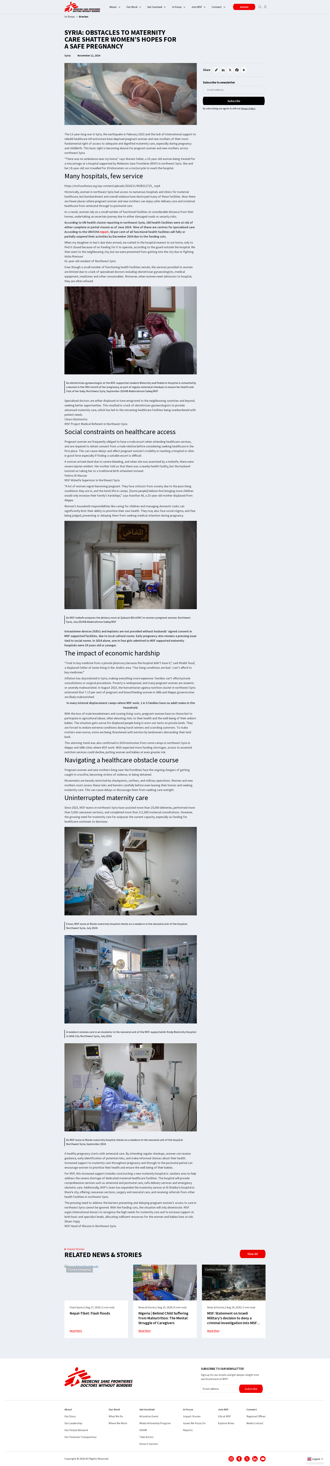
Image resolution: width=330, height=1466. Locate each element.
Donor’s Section (148, 1444)
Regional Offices (256, 1416)
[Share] (243, 70)
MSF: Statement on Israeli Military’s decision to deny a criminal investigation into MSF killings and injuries (232, 1320)
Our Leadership (73, 1423)
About (113, 7)
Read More (76, 1330)
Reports (188, 1430)
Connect (217, 7)
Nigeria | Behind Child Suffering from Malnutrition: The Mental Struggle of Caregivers (163, 1318)
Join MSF (196, 7)
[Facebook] (237, 70)
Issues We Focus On (194, 1423)
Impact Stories (192, 1416)
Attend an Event (148, 1416)
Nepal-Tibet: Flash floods (90, 1313)
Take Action (146, 1437)
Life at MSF (224, 1416)
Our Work (132, 7)
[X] (230, 70)
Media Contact (254, 1423)
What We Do (116, 1416)
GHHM (143, 1430)
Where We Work (118, 1423)
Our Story (70, 1416)
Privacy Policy (248, 108)
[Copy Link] (216, 70)
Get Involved (154, 7)
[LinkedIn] (223, 70)
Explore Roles (226, 1423)
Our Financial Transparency (80, 1437)
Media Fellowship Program (155, 1423)
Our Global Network (76, 1430)
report (104, 232)
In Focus (177, 7)
